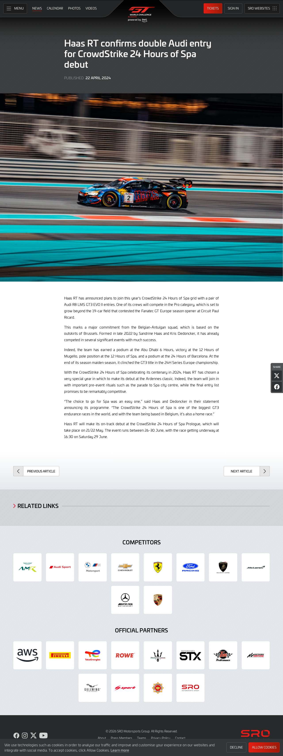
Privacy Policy (160, 738)
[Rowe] (125, 655)
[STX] (190, 655)
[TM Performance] (223, 655)
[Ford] (190, 567)
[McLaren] (256, 567)
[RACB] (158, 688)
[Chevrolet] (125, 567)
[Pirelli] (60, 655)
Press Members (121, 738)
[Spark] (125, 688)
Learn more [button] (120, 750)
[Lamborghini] (223, 567)
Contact (180, 738)
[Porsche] (158, 600)
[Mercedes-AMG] (125, 600)
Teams (141, 738)
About (102, 738)
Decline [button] (236, 747)
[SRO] (190, 688)
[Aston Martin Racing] (27, 567)
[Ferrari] (158, 567)
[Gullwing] (92, 688)
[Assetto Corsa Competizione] (256, 655)
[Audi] (60, 567)
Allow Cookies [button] (264, 747)
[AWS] (27, 655)
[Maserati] (158, 655)
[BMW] (92, 567)
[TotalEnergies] (92, 655)
